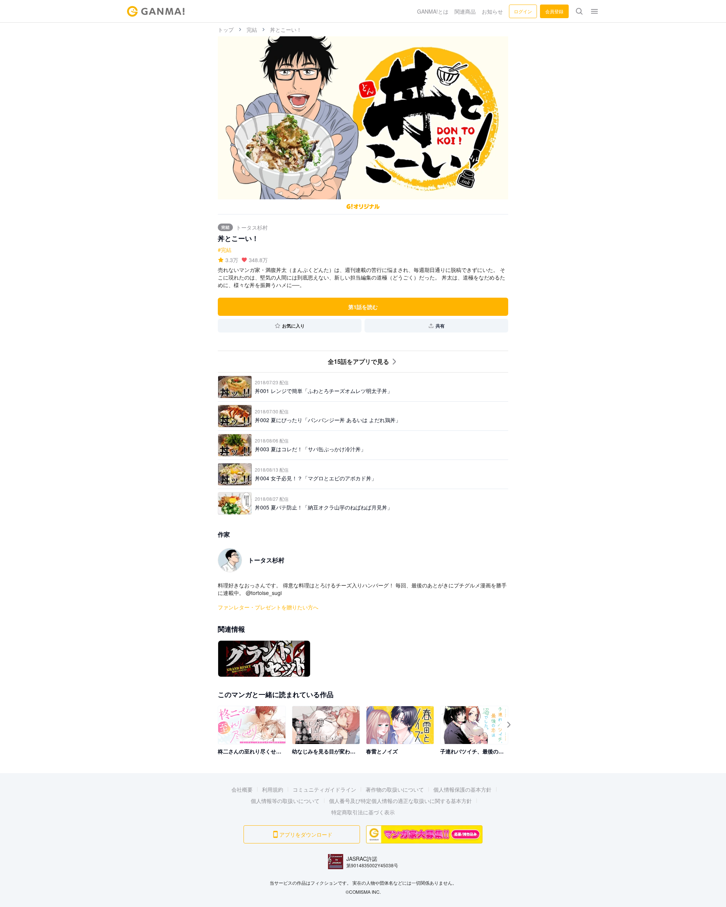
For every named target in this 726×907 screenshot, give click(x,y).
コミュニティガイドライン (324, 789)
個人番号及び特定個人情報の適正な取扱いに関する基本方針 (400, 800)
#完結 (224, 249)
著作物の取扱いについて (395, 789)
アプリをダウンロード (305, 834)
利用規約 (272, 789)
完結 (252, 29)
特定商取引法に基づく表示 (363, 812)
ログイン (523, 11)
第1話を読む (363, 307)
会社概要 (242, 789)
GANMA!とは (432, 11)
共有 (440, 325)
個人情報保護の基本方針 (462, 789)
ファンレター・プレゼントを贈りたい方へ (268, 607)
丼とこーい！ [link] (286, 29)
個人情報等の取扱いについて (285, 800)
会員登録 (554, 11)
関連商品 (465, 11)
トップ (226, 29)
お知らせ (492, 11)
